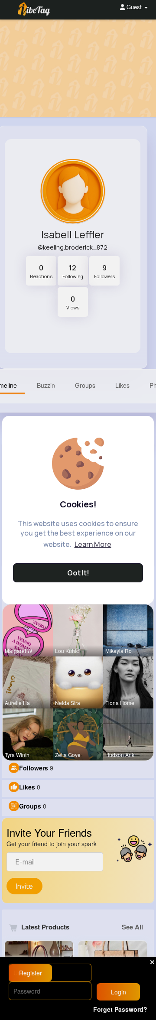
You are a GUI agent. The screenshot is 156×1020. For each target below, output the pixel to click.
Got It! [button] (78, 573)
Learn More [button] (93, 544)
